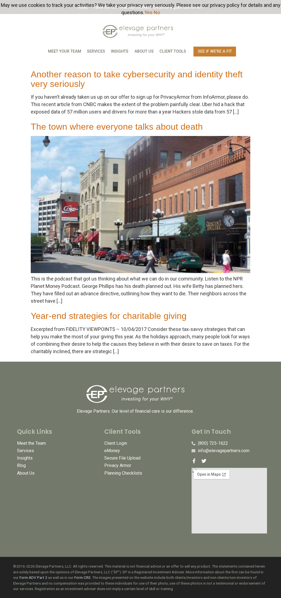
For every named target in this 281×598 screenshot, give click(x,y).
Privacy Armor (117, 465)
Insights (119, 51)
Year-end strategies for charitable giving (109, 316)
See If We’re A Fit (215, 51)
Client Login (115, 443)
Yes (148, 12)
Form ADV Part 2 (33, 577)
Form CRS (82, 577)
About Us (144, 51)
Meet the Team (31, 443)
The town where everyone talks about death (117, 127)
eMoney (112, 450)
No (157, 12)
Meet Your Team (64, 51)
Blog (21, 465)
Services (96, 51)
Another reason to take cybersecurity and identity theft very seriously (137, 79)
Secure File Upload (122, 458)
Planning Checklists (123, 473)
